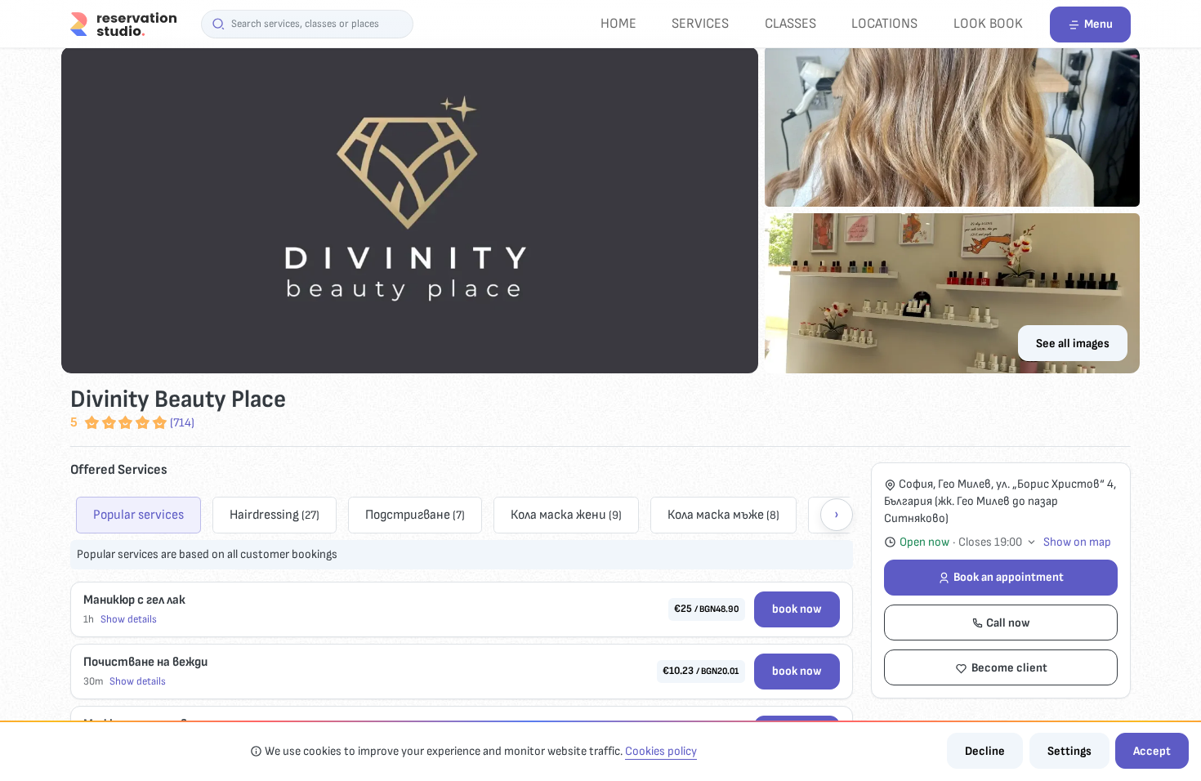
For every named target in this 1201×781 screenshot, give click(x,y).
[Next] (836, 514)
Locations (884, 23)
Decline (985, 751)
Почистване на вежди (145, 662)
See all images (1072, 343)
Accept (1152, 751)
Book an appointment (1008, 577)
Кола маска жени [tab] (566, 515)
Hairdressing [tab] (274, 515)
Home (618, 23)
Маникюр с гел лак (134, 600)
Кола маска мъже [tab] (723, 515)
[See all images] (600, 210)
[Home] (123, 23)
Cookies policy (661, 751)
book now (797, 609)
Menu (1098, 24)
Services (700, 23)
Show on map (1077, 542)
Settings (1069, 751)
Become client (1009, 668)
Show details (128, 619)
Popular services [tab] (138, 515)
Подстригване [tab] (415, 515)
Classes (790, 23)
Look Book (988, 23)
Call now (1008, 623)
